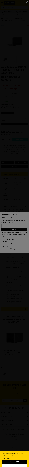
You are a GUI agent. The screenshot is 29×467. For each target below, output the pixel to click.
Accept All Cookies (14, 461)
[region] (14, 459)
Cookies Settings (14, 465)
